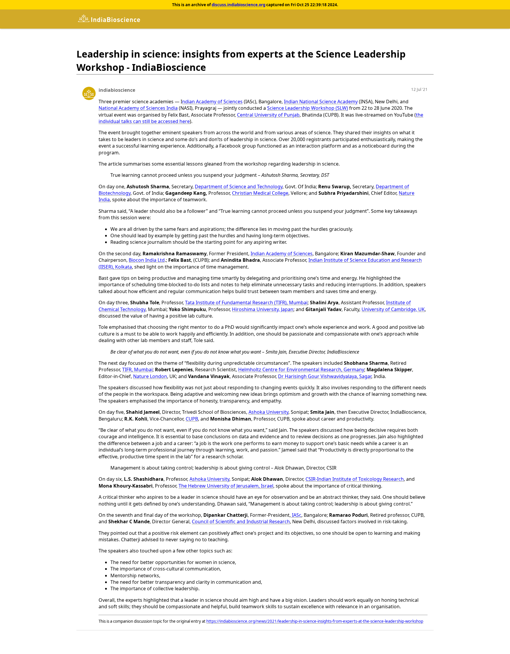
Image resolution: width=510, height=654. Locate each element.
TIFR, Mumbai (137, 369)
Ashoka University (268, 412)
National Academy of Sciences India (138, 108)
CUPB (192, 419)
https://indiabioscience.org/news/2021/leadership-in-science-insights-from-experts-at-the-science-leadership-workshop (314, 621)
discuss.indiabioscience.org (238, 4)
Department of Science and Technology (238, 186)
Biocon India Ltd (147, 260)
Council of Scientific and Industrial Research (241, 521)
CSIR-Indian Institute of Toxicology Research (354, 479)
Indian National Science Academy (321, 101)
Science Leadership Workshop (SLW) (307, 108)
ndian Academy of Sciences (212, 101)
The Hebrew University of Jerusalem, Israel (226, 486)
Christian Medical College (260, 193)
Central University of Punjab (268, 115)
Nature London (150, 376)
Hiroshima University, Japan (262, 309)
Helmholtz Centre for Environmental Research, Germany (301, 369)
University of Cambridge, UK (393, 309)
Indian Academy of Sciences (282, 253)
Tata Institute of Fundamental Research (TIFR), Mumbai (246, 302)
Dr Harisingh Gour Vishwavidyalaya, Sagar (324, 376)
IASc (296, 515)
